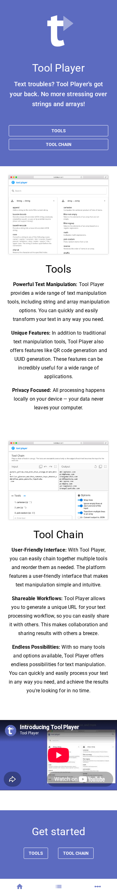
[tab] (19, 886)
